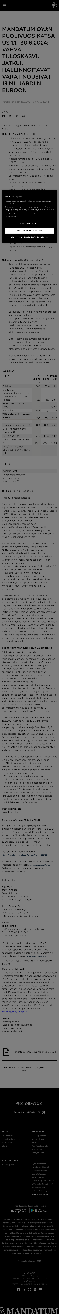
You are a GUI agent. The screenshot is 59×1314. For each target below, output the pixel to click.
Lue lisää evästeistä (10, 216)
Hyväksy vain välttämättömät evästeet (29, 237)
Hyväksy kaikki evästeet (29, 231)
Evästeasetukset (28, 224)
